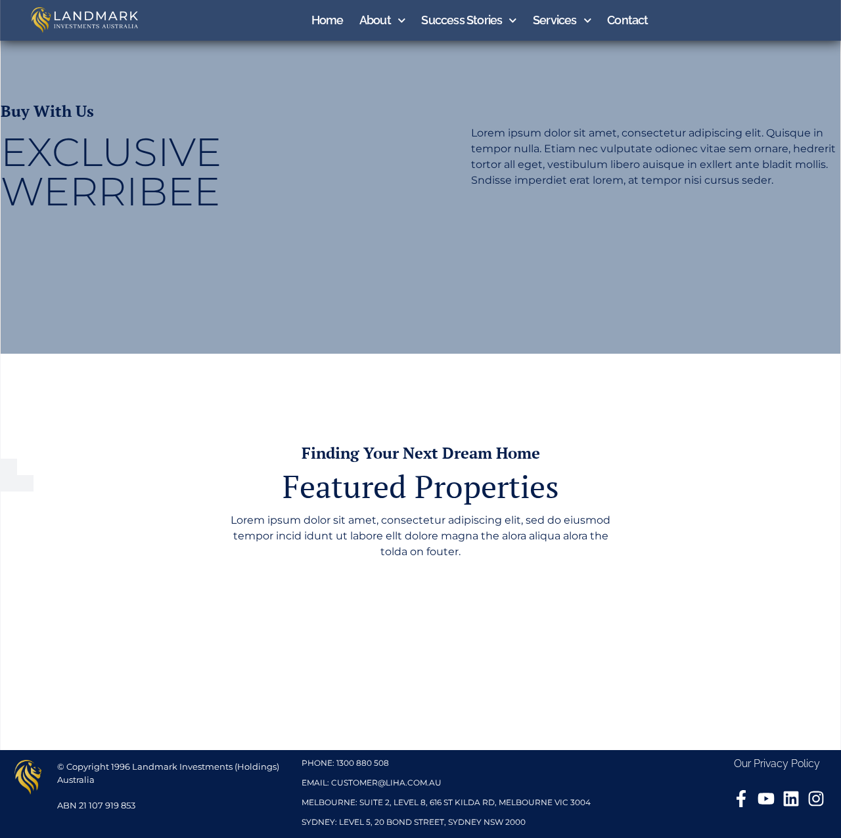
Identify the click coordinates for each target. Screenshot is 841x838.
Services (555, 20)
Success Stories (461, 20)
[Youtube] (766, 798)
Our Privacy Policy (777, 763)
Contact (627, 20)
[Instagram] (816, 798)
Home (327, 20)
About (375, 20)
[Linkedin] (791, 798)
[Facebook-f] (741, 798)
